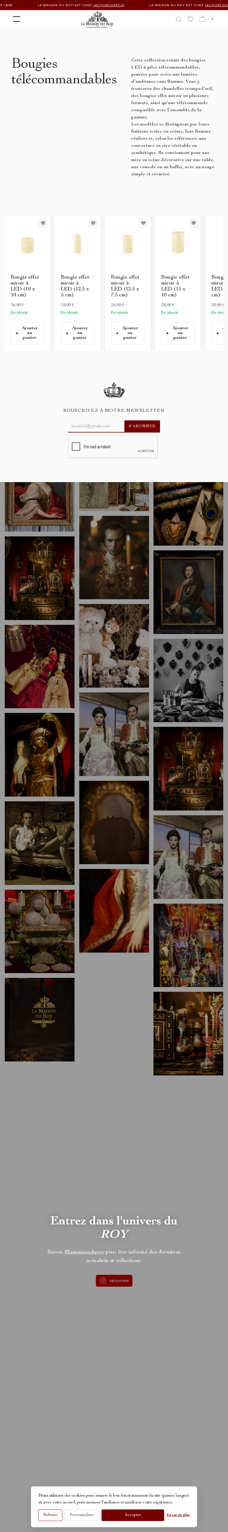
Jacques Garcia (35, 5)
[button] (15, 19)
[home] (97, 19)
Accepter (133, 1515)
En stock (19, 312)
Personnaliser (82, 1515)
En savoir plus (178, 1515)
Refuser (50, 1515)
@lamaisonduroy (84, 1252)
